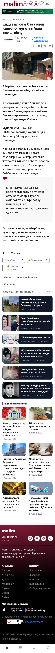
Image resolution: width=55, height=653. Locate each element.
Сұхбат (6, 588)
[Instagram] (25, 3)
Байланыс (35, 579)
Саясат (6, 570)
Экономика (18, 19)
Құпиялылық (36, 583)
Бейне (5, 597)
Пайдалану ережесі (40, 588)
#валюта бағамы (27, 277)
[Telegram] (39, 46)
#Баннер (9, 284)
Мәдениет (8, 583)
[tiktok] (50, 538)
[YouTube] (30, 3)
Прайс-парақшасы (11, 638)
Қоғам (5, 579)
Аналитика (8, 574)
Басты (5, 19)
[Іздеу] (48, 647)
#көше (8, 277)
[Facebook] (36, 3)
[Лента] (34, 647)
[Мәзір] (21, 647)
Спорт (5, 592)
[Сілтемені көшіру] (33, 46)
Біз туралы (35, 570)
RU (47, 4)
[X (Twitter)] (50, 46)
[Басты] (7, 647)
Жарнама (34, 574)
